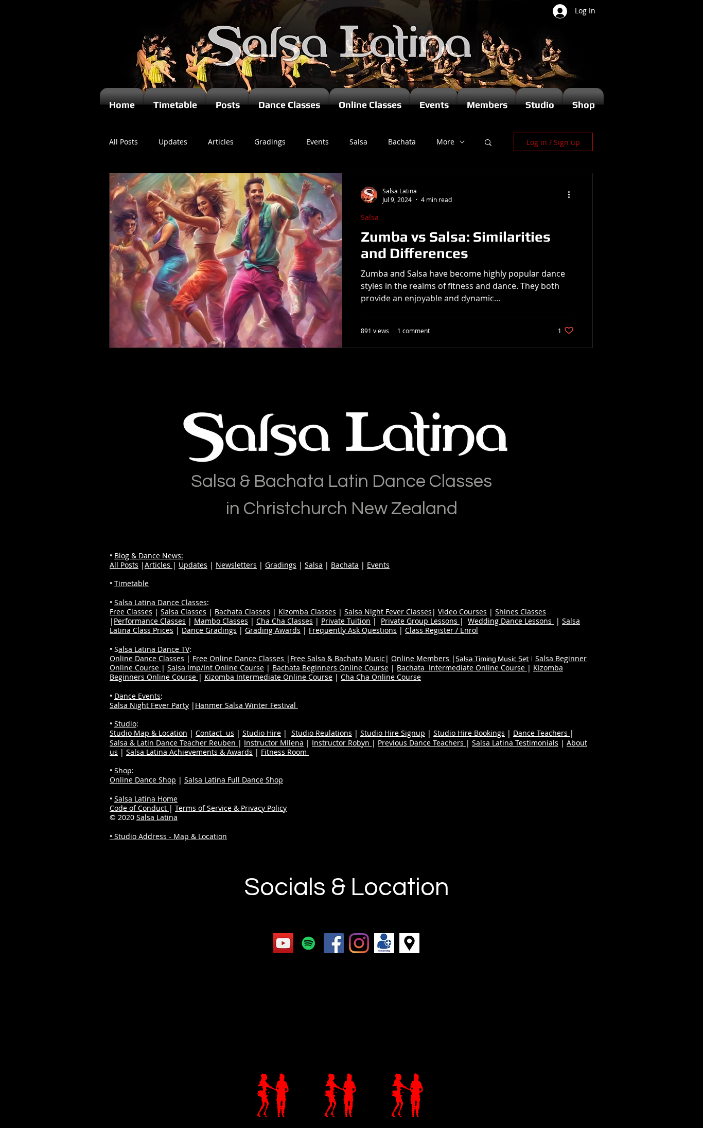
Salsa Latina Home (146, 799)
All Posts (123, 142)
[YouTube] (283, 943)
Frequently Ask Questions (353, 630)
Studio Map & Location (148, 733)
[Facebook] (334, 943)
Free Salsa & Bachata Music (337, 658)
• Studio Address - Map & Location (168, 836)
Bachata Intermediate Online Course (462, 667)
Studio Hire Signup (392, 733)
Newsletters (236, 565)
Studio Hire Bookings (469, 733)
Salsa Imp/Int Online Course (215, 667)
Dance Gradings (209, 630)
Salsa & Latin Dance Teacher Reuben (174, 743)
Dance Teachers (541, 733)
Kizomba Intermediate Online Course (268, 677)
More (445, 142)
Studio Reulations (321, 733)
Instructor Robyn (342, 743)
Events (317, 142)
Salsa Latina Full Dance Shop (233, 780)
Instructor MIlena (274, 743)
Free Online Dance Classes (239, 658)
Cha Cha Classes (284, 621)
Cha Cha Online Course (381, 677)
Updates (173, 142)
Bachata (402, 142)
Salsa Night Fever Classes (388, 611)
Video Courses (462, 611)
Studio (125, 724)
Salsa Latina (157, 817)
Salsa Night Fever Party (149, 705)
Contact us (215, 733)
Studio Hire (261, 733)
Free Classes (131, 611)
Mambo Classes (221, 621)
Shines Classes (520, 611)
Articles (221, 142)
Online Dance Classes (147, 658)
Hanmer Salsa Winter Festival (246, 705)
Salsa (358, 142)
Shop (123, 770)
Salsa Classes (183, 611)
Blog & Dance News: (148, 555)
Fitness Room (285, 752)
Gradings (270, 142)
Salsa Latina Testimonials (515, 743)
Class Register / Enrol (441, 630)
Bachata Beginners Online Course (330, 667)
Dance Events (137, 696)
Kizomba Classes (307, 611)
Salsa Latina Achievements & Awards (189, 752)
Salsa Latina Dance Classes (160, 602)
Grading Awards (273, 630)
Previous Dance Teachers (422, 743)
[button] (488, 143)
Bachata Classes (242, 611)
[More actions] (572, 195)
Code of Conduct (139, 808)
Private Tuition (346, 621)
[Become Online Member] (384, 943)
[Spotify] (308, 943)
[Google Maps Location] (409, 943)
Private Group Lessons (420, 621)
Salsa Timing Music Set (492, 658)
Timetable (131, 583)
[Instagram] (359, 943)
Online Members (421, 658)
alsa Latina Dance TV (153, 649)
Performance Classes (150, 621)
